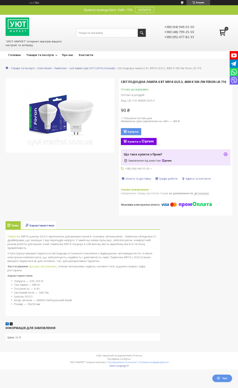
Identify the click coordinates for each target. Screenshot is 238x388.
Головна (14, 55)
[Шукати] (142, 33)
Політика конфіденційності (154, 362)
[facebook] (7, 324)
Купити (133, 131)
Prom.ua (137, 355)
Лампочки (60, 68)
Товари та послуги (40, 55)
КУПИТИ (144, 10)
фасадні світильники (42, 266)
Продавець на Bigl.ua (119, 358)
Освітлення (44, 68)
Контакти (86, 55)
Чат (225, 378)
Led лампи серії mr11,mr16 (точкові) (92, 68)
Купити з (134, 141)
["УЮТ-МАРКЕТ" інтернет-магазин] (17, 26)
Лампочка (13, 236)
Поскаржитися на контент (122, 362)
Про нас (67, 55)
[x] (11, 324)
